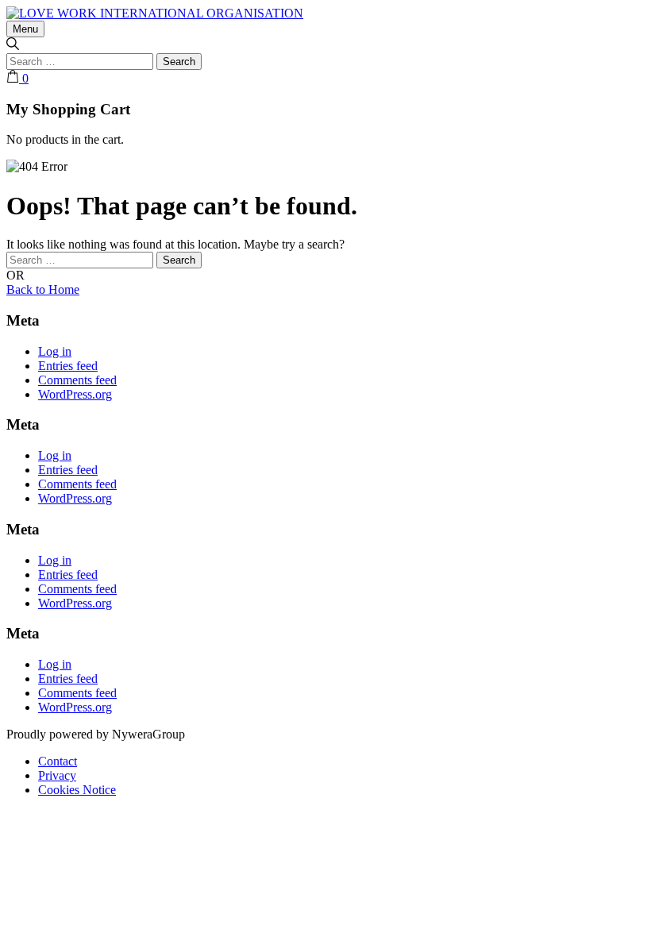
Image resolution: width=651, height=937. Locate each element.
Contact (57, 761)
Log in (54, 351)
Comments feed (77, 380)
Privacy (57, 775)
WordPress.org (75, 394)
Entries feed (68, 365)
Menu (25, 29)
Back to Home (42, 289)
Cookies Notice (77, 789)
